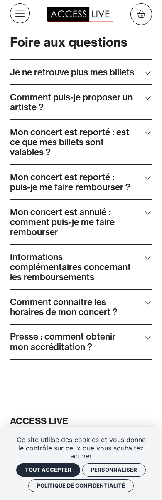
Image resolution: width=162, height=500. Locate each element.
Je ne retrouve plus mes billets (72, 72)
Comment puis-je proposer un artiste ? (71, 102)
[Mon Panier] (141, 14)
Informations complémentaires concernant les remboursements (70, 266)
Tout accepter (48, 469)
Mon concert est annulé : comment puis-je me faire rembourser (62, 221)
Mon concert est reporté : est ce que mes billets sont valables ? (69, 142)
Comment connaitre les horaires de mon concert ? (64, 306)
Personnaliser (114, 469)
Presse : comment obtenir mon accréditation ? (62, 341)
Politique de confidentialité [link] (81, 485)
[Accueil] (80, 13)
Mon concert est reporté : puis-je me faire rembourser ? (70, 182)
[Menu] (20, 13)
